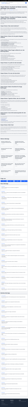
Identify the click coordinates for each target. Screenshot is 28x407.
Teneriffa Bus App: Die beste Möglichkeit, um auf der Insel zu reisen (20, 142)
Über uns (6, 0)
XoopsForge (3, 2)
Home (7, 2)
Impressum (2, 0)
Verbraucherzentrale (4, 118)
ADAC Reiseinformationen (4, 120)
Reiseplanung (8, 3)
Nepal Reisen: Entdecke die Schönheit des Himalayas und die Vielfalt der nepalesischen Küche (7, 156)
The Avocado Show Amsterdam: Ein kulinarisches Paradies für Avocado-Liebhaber (20, 171)
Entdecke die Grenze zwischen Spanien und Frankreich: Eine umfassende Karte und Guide (7, 164)
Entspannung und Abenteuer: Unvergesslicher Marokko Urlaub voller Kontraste (20, 149)
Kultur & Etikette (11, 2)
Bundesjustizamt (3, 119)
